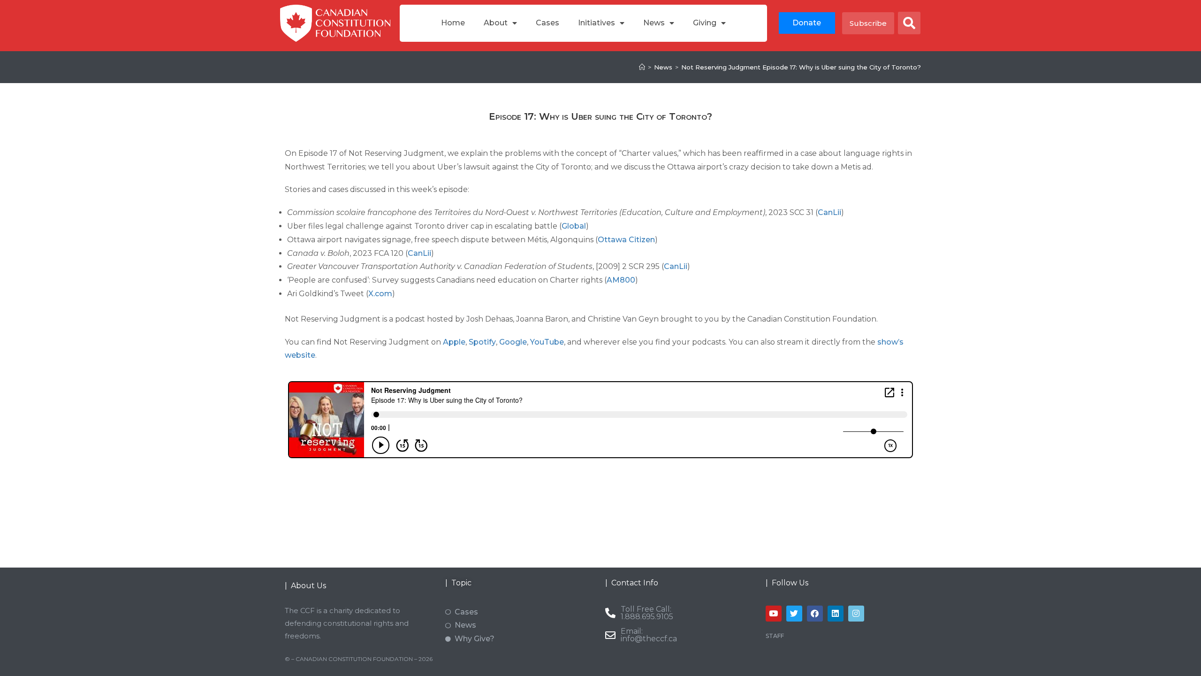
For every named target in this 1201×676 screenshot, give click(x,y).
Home (453, 22)
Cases (547, 22)
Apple (454, 342)
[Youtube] (774, 614)
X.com (380, 293)
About (496, 22)
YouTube (547, 342)
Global (574, 226)
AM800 (621, 280)
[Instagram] (856, 614)
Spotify (482, 342)
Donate (806, 22)
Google (513, 342)
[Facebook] (815, 614)
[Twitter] (794, 614)
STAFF (775, 635)
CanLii (829, 212)
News (654, 22)
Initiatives (596, 22)
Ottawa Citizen (626, 239)
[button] (909, 23)
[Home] (642, 67)
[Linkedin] (836, 614)
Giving (704, 22)
